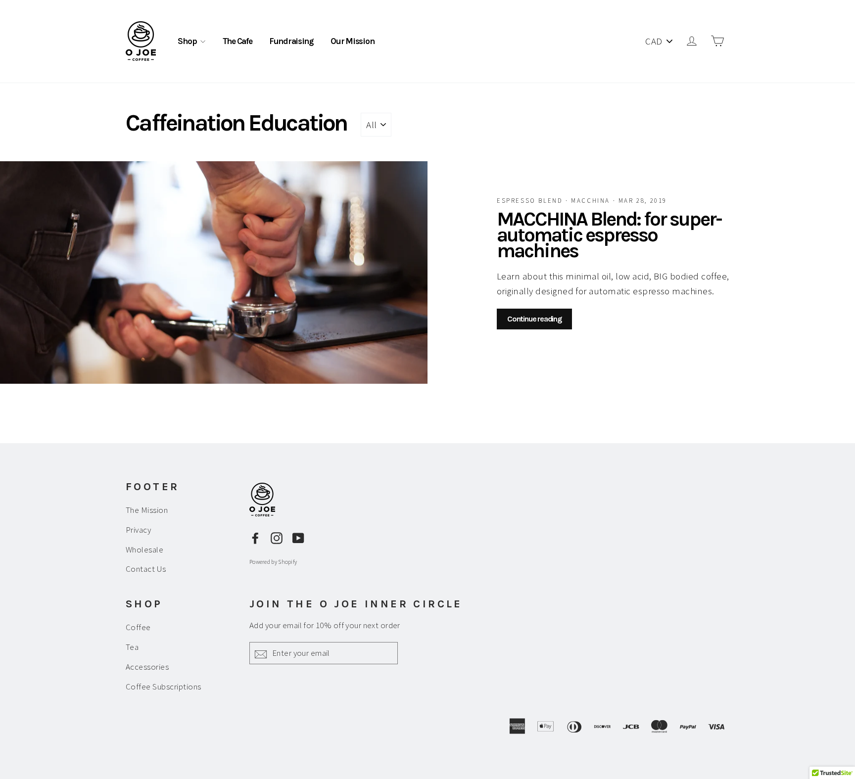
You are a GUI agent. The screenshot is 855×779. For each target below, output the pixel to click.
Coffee (138, 627)
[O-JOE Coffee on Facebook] (255, 537)
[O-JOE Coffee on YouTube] (298, 537)
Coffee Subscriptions (163, 686)
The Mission (147, 509)
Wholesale (144, 549)
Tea (132, 647)
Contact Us (146, 568)
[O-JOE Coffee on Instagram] (277, 537)
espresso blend (531, 200)
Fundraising (291, 41)
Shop (188, 41)
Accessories (147, 666)
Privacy (138, 529)
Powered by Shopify (273, 561)
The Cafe (237, 41)
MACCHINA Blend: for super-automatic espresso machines (609, 234)
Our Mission (352, 41)
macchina (592, 200)
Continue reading (534, 318)
